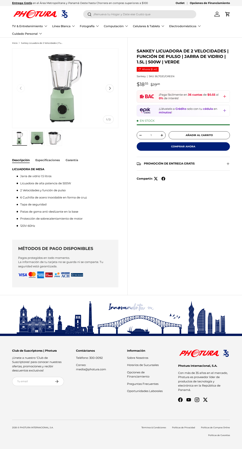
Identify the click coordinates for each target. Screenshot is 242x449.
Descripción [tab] (21, 160)
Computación (114, 26)
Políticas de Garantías (219, 435)
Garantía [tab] (72, 160)
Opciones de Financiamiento (210, 3)
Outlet (180, 3)
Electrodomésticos (182, 26)
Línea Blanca (61, 26)
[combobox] (139, 14)
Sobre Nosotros (137, 358)
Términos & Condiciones (153, 427)
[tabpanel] (65, 199)
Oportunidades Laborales (145, 391)
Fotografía (87, 26)
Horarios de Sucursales (143, 365)
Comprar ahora (183, 146)
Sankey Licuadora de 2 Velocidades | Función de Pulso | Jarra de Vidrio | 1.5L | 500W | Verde (42, 43)
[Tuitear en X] (156, 178)
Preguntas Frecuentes (142, 384)
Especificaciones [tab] (47, 160)
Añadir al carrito (199, 135)
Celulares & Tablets (146, 26)
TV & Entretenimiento (27, 26)
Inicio (15, 43)
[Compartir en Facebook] (163, 178)
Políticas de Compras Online (215, 427)
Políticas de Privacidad (183, 427)
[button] (227, 14)
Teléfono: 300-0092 (89, 358)
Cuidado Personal (25, 33)
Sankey (141, 76)
